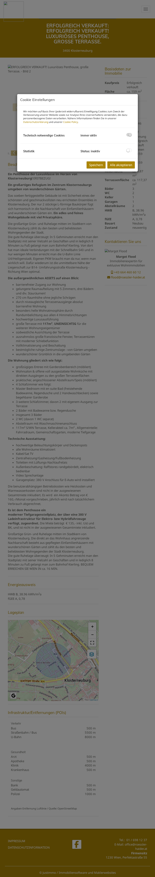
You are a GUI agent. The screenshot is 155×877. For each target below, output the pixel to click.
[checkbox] (129, 134)
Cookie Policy (70, 122)
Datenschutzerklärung (35, 122)
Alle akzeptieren (121, 165)
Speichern (96, 165)
